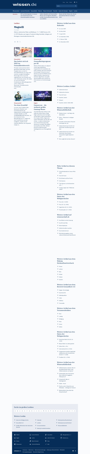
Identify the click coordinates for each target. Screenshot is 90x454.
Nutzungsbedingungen (27, 452)
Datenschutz (31, 449)
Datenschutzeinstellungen (40, 449)
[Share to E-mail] (15, 41)
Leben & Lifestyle (63, 11)
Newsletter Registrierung (38, 452)
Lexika (75, 11)
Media (70, 2)
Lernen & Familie (25, 11)
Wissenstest (16, 11)
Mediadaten (62, 449)
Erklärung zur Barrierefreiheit (53, 449)
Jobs (67, 2)
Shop (64, 2)
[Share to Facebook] (17, 41)
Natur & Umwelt (47, 11)
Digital (70, 11)
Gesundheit (34, 11)
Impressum (25, 449)
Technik (55, 11)
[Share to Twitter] (20, 41)
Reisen (40, 11)
